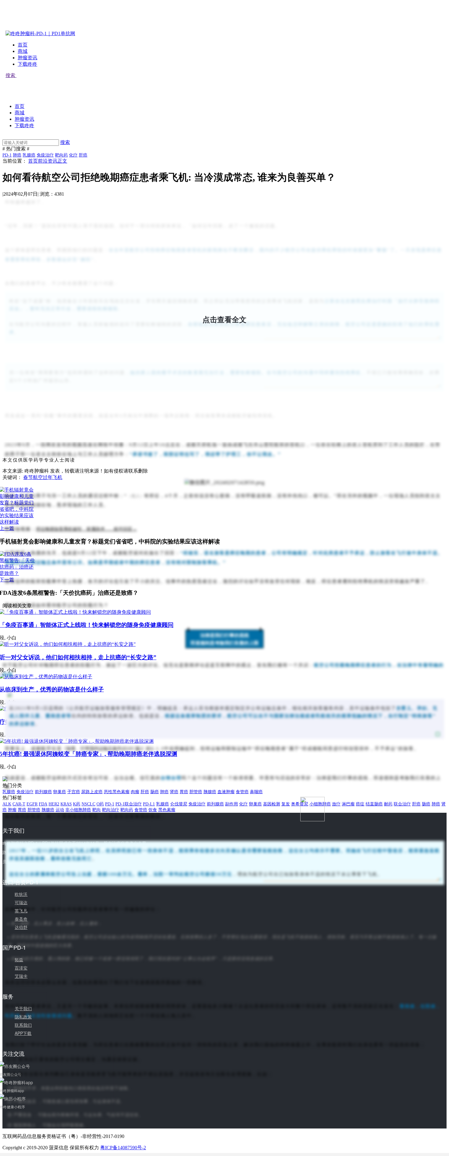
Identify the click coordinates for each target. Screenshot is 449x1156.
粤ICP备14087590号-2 (123, 1147)
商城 (22, 51)
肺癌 (17, 155)
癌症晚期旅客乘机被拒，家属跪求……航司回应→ (86, 529)
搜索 (10, 75)
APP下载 (23, 1033)
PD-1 (7, 155)
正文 (62, 161)
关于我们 (23, 1008)
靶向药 (61, 155)
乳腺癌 (29, 155)
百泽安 (21, 968)
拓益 (19, 959)
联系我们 (23, 1025)
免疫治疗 (45, 155)
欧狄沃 (21, 894)
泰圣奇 (21, 919)
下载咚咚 (27, 64)
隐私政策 (23, 1017)
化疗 (73, 155)
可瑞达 (21, 902)
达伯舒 (21, 927)
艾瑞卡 (21, 976)
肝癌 (83, 155)
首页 (22, 44)
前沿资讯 (47, 161)
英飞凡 (21, 910)
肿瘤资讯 (27, 57)
